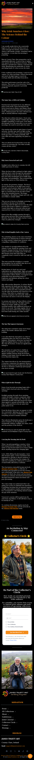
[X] (15, 751)
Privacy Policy (13, 640)
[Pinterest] (27, 751)
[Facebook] (7, 751)
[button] (32, 3)
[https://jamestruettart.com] (11, 3)
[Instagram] (11, 751)
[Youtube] (19, 751)
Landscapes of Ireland (7, 41)
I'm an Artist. (11, 622)
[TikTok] (23, 751)
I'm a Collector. (12, 624)
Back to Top (17, 517)
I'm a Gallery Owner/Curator (15, 626)
